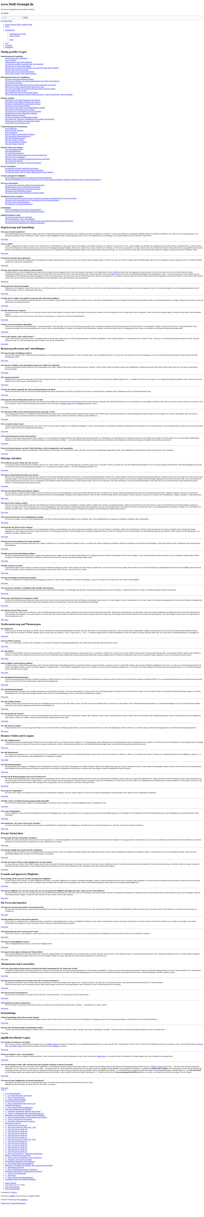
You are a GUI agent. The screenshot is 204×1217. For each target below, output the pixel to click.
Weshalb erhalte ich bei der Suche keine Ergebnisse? (22, 187)
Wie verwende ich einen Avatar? (16, 91)
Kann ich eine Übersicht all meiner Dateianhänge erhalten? (25, 211)
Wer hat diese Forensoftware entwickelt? (18, 217)
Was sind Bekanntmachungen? (15, 138)
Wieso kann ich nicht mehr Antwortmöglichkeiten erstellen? (25, 108)
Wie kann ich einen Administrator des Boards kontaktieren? (25, 223)
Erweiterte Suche (6, 21)
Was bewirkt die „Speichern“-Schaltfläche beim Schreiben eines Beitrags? (30, 119)
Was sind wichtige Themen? (14, 140)
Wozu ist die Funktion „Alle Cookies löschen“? (21, 73)
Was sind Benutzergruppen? (14, 153)
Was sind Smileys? (11, 132)
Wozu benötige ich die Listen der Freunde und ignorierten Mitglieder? (28, 178)
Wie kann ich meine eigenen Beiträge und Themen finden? (24, 193)
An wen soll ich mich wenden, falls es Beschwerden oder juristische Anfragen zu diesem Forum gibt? (39, 221)
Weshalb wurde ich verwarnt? (15, 115)
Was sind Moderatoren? (13, 151)
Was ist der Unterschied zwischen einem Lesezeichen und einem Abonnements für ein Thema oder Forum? (41, 198)
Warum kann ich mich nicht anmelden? (18, 66)
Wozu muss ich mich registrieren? (16, 58)
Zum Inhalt (4, 13)
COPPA (115, 272)
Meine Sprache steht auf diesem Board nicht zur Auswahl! (24, 87)
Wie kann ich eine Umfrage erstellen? (17, 106)
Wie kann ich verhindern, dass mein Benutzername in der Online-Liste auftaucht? (32, 81)
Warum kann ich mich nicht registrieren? (18, 62)
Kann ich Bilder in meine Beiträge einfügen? (20, 134)
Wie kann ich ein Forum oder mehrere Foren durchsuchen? (25, 185)
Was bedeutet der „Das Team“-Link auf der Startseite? (23, 163)
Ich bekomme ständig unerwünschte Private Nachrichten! (24, 170)
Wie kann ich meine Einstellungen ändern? (19, 79)
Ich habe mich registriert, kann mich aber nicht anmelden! (24, 64)
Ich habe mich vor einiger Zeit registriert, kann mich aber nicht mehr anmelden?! (32, 68)
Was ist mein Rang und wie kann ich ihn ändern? (21, 92)
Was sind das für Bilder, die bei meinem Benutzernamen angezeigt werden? (30, 89)
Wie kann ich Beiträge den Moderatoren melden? (21, 117)
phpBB (11, 1196)
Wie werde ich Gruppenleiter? (15, 157)
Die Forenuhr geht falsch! (13, 83)
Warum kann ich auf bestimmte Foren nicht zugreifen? (23, 111)
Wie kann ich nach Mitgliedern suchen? (18, 191)
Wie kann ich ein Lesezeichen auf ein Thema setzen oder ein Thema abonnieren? (32, 200)
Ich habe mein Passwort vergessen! (17, 70)
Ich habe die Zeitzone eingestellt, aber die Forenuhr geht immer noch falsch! (30, 85)
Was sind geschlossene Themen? (16, 142)
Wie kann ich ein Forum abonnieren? (17, 202)
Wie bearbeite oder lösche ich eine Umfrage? (20, 109)
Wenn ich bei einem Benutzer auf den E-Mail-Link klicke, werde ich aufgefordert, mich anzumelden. (39, 94)
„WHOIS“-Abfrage (156, 1066)
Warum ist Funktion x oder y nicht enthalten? (20, 219)
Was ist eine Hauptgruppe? (14, 161)
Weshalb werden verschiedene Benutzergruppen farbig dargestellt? (27, 159)
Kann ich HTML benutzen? (14, 130)
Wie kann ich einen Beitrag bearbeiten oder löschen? (22, 102)
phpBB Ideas (101, 1056)
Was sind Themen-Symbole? (14, 144)
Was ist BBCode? (11, 128)
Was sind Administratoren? (14, 149)
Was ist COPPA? (11, 60)
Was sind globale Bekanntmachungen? (18, 136)
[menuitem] (7, 26)
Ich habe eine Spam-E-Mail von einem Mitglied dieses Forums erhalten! (29, 172)
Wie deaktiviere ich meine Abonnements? (19, 204)
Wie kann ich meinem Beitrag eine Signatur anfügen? (23, 104)
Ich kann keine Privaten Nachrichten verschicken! (21, 168)
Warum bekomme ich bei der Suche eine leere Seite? (22, 189)
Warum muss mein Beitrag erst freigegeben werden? (22, 121)
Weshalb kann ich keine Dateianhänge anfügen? (21, 113)
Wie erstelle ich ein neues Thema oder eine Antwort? (22, 100)
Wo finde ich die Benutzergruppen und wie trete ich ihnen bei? (26, 155)
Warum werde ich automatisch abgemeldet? (19, 72)
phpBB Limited (66, 403)
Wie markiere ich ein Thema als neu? (17, 123)
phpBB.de (81, 403)
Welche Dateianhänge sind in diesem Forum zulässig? (23, 210)
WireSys (14, 1192)
